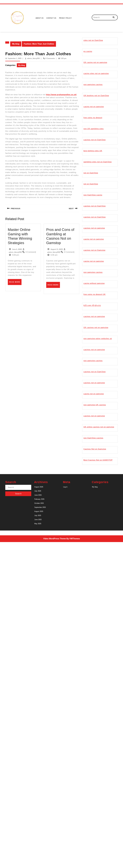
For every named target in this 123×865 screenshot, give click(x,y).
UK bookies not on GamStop (96, 95)
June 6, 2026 (16, 249)
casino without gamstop (94, 283)
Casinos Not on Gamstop (94, 449)
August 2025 (38, 511)
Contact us (51, 18)
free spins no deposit (92, 118)
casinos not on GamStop (94, 140)
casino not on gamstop (93, 107)
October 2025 (39, 503)
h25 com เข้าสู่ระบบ (92, 305)
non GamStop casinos (93, 438)
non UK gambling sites (93, 129)
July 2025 (37, 515)
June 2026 (38, 495)
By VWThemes (73, 539)
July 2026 (37, 491)
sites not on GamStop (93, 40)
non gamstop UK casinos (94, 405)
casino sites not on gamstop (96, 73)
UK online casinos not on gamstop (98, 427)
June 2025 (38, 519)
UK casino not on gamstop (95, 62)
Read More (15, 283)
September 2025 (40, 507)
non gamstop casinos (93, 84)
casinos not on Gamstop (94, 250)
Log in (65, 487)
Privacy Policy (65, 18)
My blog (15, 44)
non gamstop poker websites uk (97, 338)
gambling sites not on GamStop (97, 162)
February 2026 (39, 499)
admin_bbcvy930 (33, 58)
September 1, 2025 (14, 58)
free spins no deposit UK (94, 294)
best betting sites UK (92, 151)
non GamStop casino (92, 195)
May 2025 (37, 524)
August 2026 (38, 487)
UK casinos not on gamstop (95, 327)
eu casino (87, 51)
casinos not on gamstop (94, 228)
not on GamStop (90, 173)
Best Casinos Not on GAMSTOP (98, 460)
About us (39, 18)
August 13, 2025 (56, 249)
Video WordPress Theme (54, 539)
